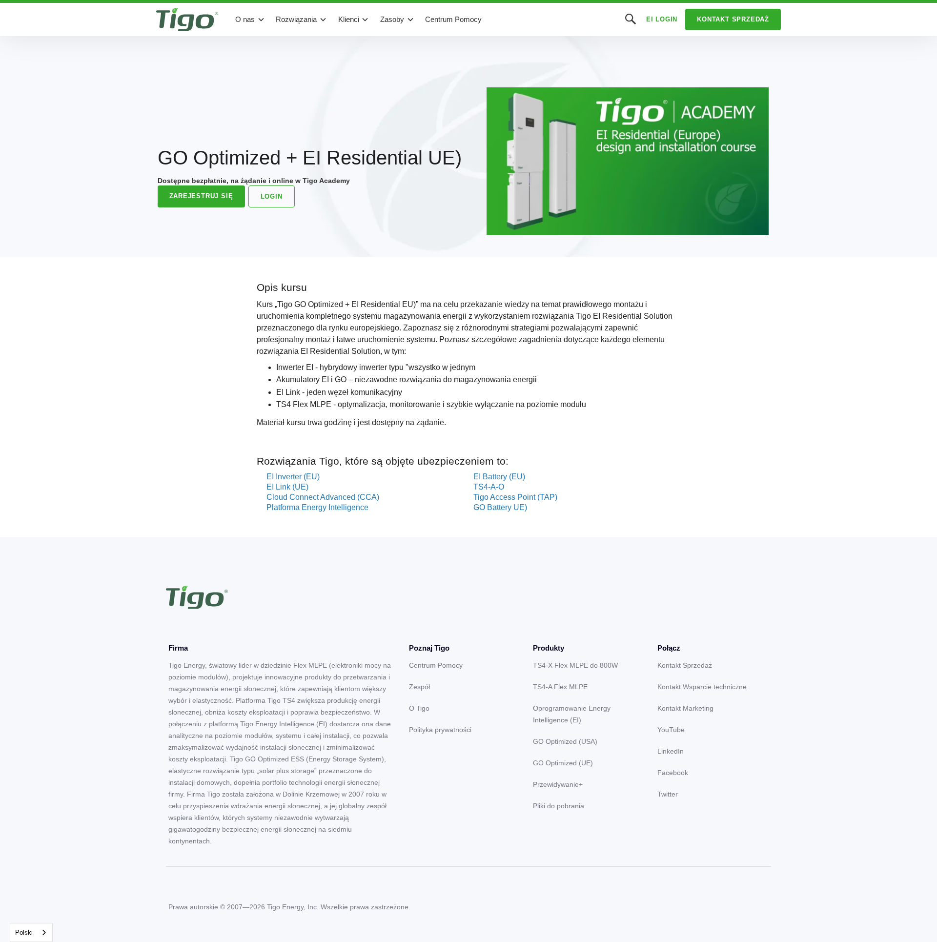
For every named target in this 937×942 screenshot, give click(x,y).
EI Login (661, 19)
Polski (24, 932)
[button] (250, 19)
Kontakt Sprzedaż (733, 19)
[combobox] (31, 932)
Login (272, 196)
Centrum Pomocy (453, 19)
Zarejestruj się (201, 196)
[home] (187, 19)
